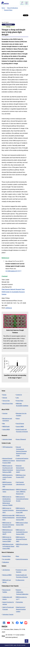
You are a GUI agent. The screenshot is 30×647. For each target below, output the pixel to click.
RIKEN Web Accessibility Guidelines (22, 404)
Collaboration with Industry (7, 598)
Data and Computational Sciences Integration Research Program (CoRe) (21, 451)
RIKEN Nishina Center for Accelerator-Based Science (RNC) (8, 546)
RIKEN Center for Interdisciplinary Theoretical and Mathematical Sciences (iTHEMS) (7, 501)
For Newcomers (20, 580)
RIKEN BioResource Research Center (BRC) (7, 532)
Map (3, 423)
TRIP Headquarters (7, 447)
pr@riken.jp (8, 308)
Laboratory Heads (7, 439)
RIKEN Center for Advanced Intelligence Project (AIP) (22, 510)
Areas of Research (21, 439)
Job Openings (6, 570)
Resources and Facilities (6, 591)
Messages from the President (21, 414)
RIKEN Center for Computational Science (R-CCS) (22, 499)
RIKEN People (6, 426)
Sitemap (4, 397)
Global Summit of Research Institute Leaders (21, 609)
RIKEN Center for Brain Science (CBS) (22, 523)
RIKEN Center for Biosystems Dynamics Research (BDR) (8, 525)
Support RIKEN (20, 426)
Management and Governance (7, 419)
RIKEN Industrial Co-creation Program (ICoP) (7, 477)
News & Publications (12, 8)
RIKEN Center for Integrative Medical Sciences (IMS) (21, 517)
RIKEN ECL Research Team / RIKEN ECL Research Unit (21, 491)
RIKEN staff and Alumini (6, 581)
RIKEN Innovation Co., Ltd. (21, 598)
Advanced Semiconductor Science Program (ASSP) (20, 469)
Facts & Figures (20, 423)
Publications (5, 562)
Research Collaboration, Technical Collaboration (22, 592)
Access (4, 394)
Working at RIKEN (6, 575)
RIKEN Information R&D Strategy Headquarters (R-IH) (8, 517)
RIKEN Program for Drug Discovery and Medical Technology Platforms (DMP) (7, 469)
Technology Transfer (7, 614)
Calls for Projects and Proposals (8, 608)
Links (17, 397)
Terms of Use (6, 400)
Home (3, 8)
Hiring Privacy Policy (7, 403)
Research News (8, 10)
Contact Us (19, 394)
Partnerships (19, 602)
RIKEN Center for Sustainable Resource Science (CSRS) (22, 532)
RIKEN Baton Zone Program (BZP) (21, 476)
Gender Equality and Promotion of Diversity (22, 430)
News (17, 556)
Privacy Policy (19, 400)
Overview (4, 413)
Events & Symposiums (22, 559)
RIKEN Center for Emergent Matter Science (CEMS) (7, 539)
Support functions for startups (8, 603)
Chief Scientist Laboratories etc (20, 483)
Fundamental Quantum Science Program (22, 459)
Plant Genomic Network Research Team (13, 289)
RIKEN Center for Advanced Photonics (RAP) (21, 539)
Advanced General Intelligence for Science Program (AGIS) (8, 460)
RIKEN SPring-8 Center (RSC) (22, 545)
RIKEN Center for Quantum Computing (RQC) (8, 510)
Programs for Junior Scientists (21, 571)
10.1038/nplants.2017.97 (12, 271)
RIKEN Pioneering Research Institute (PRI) (7, 484)
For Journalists (6, 559)
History (18, 418)
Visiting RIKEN (6, 429)
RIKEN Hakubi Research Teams (8, 490)
